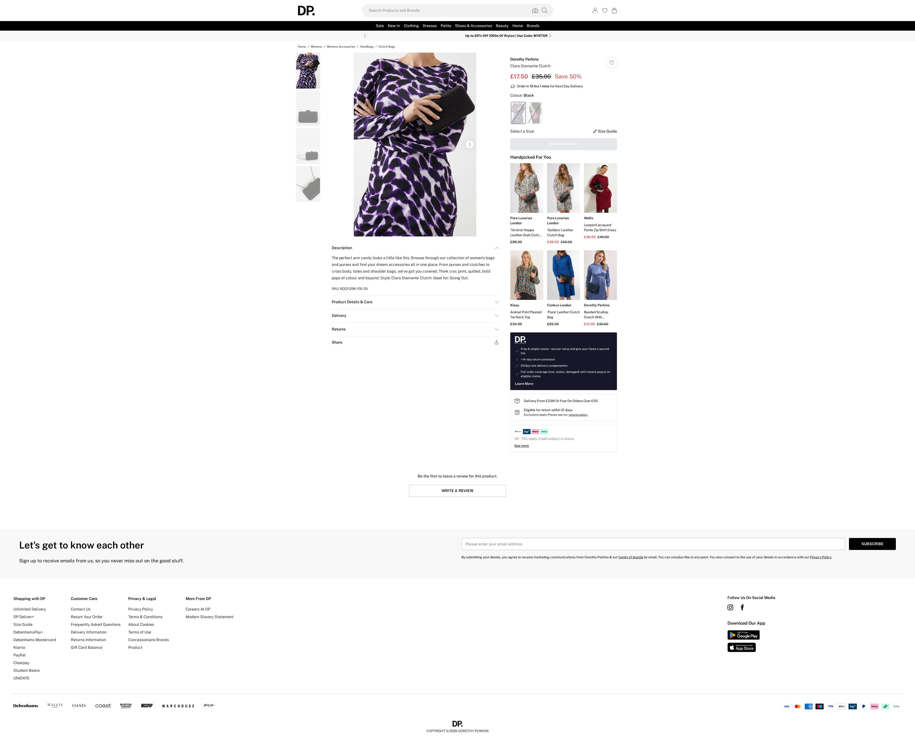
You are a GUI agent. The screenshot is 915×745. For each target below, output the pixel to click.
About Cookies (141, 624)
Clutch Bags (386, 46)
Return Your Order (87, 617)
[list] (415, 144)
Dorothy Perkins (524, 59)
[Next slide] (550, 35)
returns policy (578, 414)
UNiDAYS (21, 678)
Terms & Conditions (145, 617)
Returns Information (88, 640)
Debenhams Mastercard (34, 640)
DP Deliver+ (23, 617)
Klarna (19, 647)
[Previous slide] (365, 35)
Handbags (367, 46)
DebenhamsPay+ (28, 632)
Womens (316, 46)
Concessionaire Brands (148, 640)
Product (135, 647)
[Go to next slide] (469, 144)
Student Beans (26, 670)
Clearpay (21, 663)
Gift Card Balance (86, 647)
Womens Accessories (341, 46)
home (302, 46)
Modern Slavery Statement (209, 617)
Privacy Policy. (821, 557)
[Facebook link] (742, 607)
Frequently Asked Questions (96, 624)
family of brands (630, 557)
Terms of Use (139, 632)
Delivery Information (88, 632)
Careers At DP (198, 609)
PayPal (19, 655)
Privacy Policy (140, 609)
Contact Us (80, 609)
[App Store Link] (743, 641)
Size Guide (23, 624)
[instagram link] (730, 607)
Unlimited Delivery (29, 609)
